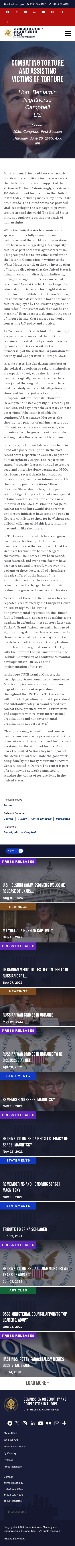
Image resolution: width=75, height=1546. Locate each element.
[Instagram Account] (25, 12)
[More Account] (8, 22)
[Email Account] (61, 12)
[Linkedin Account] (34, 12)
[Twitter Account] (17, 12)
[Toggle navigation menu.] (68, 33)
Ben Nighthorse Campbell (20, 832)
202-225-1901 (38, 4)
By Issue (8, 1459)
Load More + (37, 1383)
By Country (10, 1453)
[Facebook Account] (8, 12)
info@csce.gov (15, 4)
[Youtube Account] (43, 12)
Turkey (22, 818)
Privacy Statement (14, 1538)
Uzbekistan (63, 818)
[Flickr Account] (52, 12)
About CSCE (11, 1433)
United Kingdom (41, 818)
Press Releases (13, 1466)
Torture (8, 805)
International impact (15, 1446)
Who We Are (11, 1439)
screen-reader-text (37, 880)
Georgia (8, 818)
